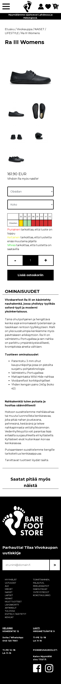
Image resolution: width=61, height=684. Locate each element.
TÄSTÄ (42, 659)
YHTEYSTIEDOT (41, 592)
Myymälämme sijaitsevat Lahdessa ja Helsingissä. (30, 16)
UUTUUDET (10, 583)
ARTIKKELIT (10, 608)
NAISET (8, 592)
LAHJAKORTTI (12, 604)
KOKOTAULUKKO (41, 595)
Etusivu (10, 29)
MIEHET (9, 589)
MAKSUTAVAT (40, 589)
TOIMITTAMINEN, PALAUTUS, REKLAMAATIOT (41, 582)
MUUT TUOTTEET (13, 601)
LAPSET (9, 595)
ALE (7, 586)
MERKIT (9, 598)
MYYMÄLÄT (11, 579)
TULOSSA (10, 611)
